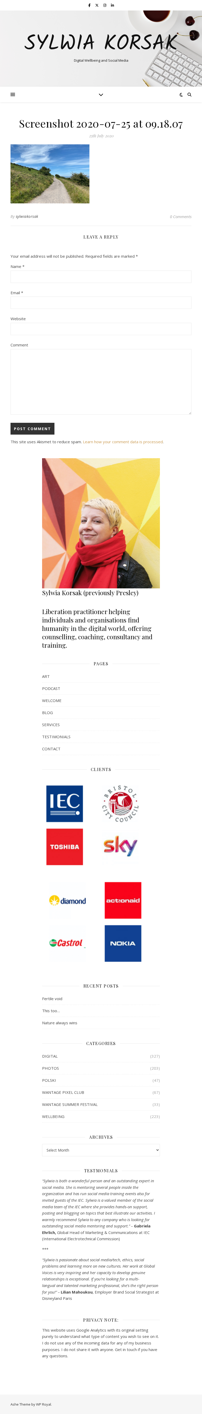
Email (17, 292)
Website (18, 318)
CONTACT (51, 748)
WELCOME (52, 700)
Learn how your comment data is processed (123, 441)
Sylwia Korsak (101, 44)
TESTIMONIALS (56, 736)
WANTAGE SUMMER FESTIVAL (70, 1104)
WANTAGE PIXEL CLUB (63, 1092)
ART (46, 676)
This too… (51, 1010)
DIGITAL (50, 1056)
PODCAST (51, 688)
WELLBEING (53, 1116)
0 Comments (180, 216)
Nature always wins (59, 1022)
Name (17, 266)
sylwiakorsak (27, 216)
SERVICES (51, 724)
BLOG (47, 712)
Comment (19, 344)
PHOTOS (50, 1068)
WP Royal (43, 1404)
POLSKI (49, 1080)
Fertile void (52, 998)
